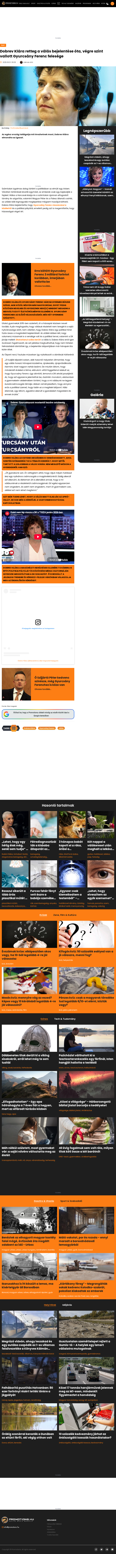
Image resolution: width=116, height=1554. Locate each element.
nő (24, 1160)
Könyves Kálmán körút (43, 1353)
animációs (17, 1010)
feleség (95, 857)
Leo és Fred (79, 1296)
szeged (62, 1353)
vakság (101, 906)
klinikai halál (64, 906)
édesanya (20, 906)
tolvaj (4, 1400)
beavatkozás (8, 906)
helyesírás (68, 960)
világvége (63, 1110)
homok (90, 903)
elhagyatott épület (38, 1292)
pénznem (72, 1010)
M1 (86, 1400)
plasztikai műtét (9, 903)
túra (4, 1114)
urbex (18, 1249)
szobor (70, 1296)
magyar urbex (8, 1249)
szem (106, 903)
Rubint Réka (7, 854)
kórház (33, 906)
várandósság (38, 1160)
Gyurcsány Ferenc (46, 728)
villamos (29, 1353)
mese (8, 1010)
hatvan (26, 1400)
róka (61, 854)
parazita (99, 903)
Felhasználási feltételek (54, 1524)
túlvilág (80, 903)
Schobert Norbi (21, 854)
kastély (51, 1249)
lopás (10, 1400)
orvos (67, 1067)
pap (89, 857)
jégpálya (18, 1400)
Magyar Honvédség (68, 1400)
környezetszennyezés (77, 1353)
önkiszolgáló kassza (80, 1442)
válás (61, 728)
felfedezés (27, 1067)
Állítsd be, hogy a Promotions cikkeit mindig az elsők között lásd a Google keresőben (41, 714)
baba (75, 854)
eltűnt (10, 1442)
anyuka (53, 903)
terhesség (50, 1160)
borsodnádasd (85, 1249)
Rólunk (49, 1527)
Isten (61, 1067)
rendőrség (36, 1400)
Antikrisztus (86, 1110)
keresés (17, 1442)
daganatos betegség (12, 857)
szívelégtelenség (38, 857)
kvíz (3, 963)
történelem (41, 1249)
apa (14, 1114)
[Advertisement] (58, 23)
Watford (68, 854)
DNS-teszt (64, 1156)
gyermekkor (75, 1156)
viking (4, 1067)
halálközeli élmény (67, 903)
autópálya (93, 1400)
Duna (4, 1442)
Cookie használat (52, 1535)
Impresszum (51, 1529)
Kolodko (62, 1296)
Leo (87, 1296)
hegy (9, 1114)
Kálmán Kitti (28, 62)
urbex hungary (28, 1249)
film (25, 1010)
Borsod (5, 1292)
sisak (10, 1067)
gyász (90, 854)
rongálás (94, 1296)
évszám (9, 963)
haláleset (98, 854)
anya (28, 1160)
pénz (65, 1010)
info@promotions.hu (11, 1527)
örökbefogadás (88, 1156)
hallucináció (90, 1067)
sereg (81, 1400)
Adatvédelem (51, 1532)
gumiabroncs (94, 1353)
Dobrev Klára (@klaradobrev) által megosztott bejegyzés (38, 661)
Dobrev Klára (29, 728)
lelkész (107, 854)
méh (20, 1160)
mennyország (77, 906)
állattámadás (65, 857)
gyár (75, 1249)
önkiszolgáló (65, 1442)
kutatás (17, 1067)
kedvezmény (97, 1442)
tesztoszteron (76, 1067)
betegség (35, 854)
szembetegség (41, 903)
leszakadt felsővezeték (13, 1353)
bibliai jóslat (75, 1110)
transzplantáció (9, 1160)
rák (31, 903)
